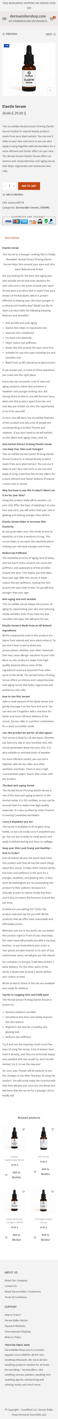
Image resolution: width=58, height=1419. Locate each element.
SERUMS (44, 207)
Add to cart (29, 185)
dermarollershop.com (28, 16)
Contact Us (11, 1286)
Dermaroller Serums (27, 207)
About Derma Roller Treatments (23, 1291)
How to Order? (13, 1314)
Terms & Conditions (16, 1297)
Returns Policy (13, 1337)
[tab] (29, 237)
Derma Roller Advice (16, 1320)
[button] (12, 194)
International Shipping (18, 1331)
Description (12, 237)
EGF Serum (43, 1156)
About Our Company (16, 1280)
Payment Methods (15, 1326)
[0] (51, 19)
